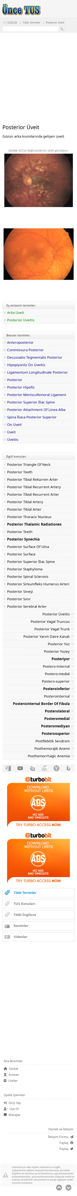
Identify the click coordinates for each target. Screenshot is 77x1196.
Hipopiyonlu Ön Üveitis (26, 364)
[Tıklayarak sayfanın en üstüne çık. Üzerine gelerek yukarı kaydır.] (59, 1187)
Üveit (11, 432)
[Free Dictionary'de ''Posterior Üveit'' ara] (44, 768)
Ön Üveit (14, 424)
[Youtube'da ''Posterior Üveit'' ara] (20, 768)
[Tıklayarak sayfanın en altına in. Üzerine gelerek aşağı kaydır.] (68, 1187)
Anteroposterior (20, 342)
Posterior (14, 379)
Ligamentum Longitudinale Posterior (37, 372)
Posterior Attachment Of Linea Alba (36, 409)
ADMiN (66, 143)
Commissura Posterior (25, 349)
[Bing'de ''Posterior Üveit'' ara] (69, 768)
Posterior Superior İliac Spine (31, 402)
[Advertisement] (38, 78)
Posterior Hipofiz (21, 387)
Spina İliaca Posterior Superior (32, 417)
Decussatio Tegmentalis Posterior (34, 357)
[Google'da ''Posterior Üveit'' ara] (8, 768)
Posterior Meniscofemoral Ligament (36, 394)
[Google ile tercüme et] (32, 768)
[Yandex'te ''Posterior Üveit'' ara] (57, 768)
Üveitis (12, 439)
